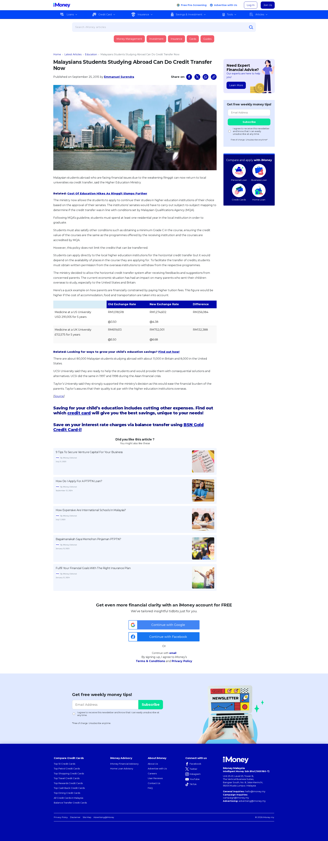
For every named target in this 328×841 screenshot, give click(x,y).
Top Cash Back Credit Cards (69, 788)
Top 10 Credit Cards (64, 763)
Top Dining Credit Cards (67, 793)
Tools (230, 14)
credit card (79, 412)
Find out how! (169, 351)
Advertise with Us (225, 5)
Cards (192, 38)
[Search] (251, 27)
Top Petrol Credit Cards (67, 768)
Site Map (87, 817)
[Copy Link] (214, 77)
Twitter (193, 768)
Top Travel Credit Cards (66, 778)
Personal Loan (239, 180)
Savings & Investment (189, 14)
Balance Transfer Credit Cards (70, 802)
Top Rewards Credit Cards (68, 783)
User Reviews (155, 778)
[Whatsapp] (205, 77)
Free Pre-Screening (194, 5)
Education (91, 54)
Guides (207, 38)
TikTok (193, 784)
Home (57, 54)
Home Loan (258, 199)
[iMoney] (61, 5)
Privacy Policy (182, 661)
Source (59, 396)
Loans (70, 14)
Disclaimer (75, 817)
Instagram (195, 774)
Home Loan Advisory (121, 768)
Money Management (129, 38)
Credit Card (105, 14)
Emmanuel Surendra (119, 76)
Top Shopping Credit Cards (69, 773)
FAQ (150, 788)
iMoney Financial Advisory (124, 763)
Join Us (267, 5)
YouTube (195, 779)
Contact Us (154, 783)
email (172, 653)
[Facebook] (189, 77)
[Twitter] (197, 77)
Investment (156, 38)
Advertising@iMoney (103, 817)
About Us (153, 763)
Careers (152, 773)
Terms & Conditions (150, 661)
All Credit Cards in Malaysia (68, 797)
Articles (259, 14)
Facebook (195, 763)
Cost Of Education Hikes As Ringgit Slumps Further (107, 193)
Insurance (143, 14)
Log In (251, 5)
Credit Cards (239, 199)
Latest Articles (72, 54)
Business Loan (259, 180)
